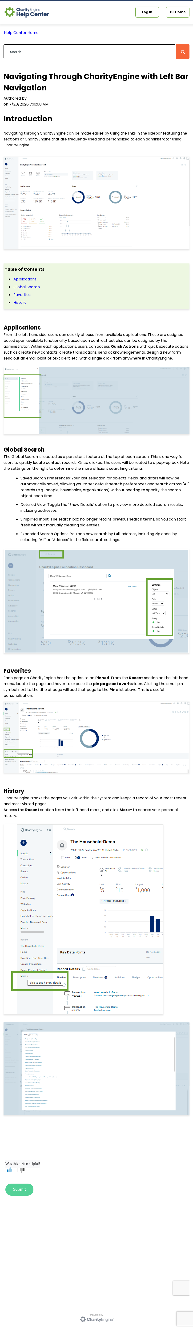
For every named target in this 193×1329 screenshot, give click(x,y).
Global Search (26, 287)
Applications (24, 279)
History (19, 302)
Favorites (22, 294)
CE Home (178, 12)
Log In (147, 12)
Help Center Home (21, 32)
